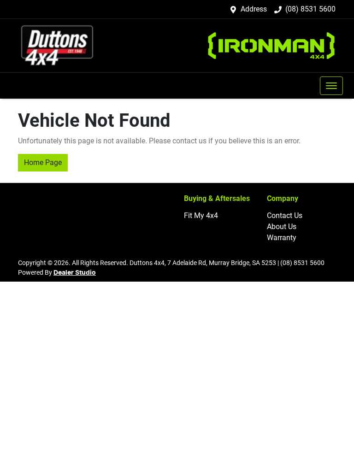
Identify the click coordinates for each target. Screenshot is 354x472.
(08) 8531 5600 (310, 9)
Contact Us (284, 215)
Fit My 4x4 (201, 215)
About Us (281, 226)
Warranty (281, 237)
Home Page (43, 162)
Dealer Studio (74, 273)
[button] (331, 86)
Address (254, 9)
